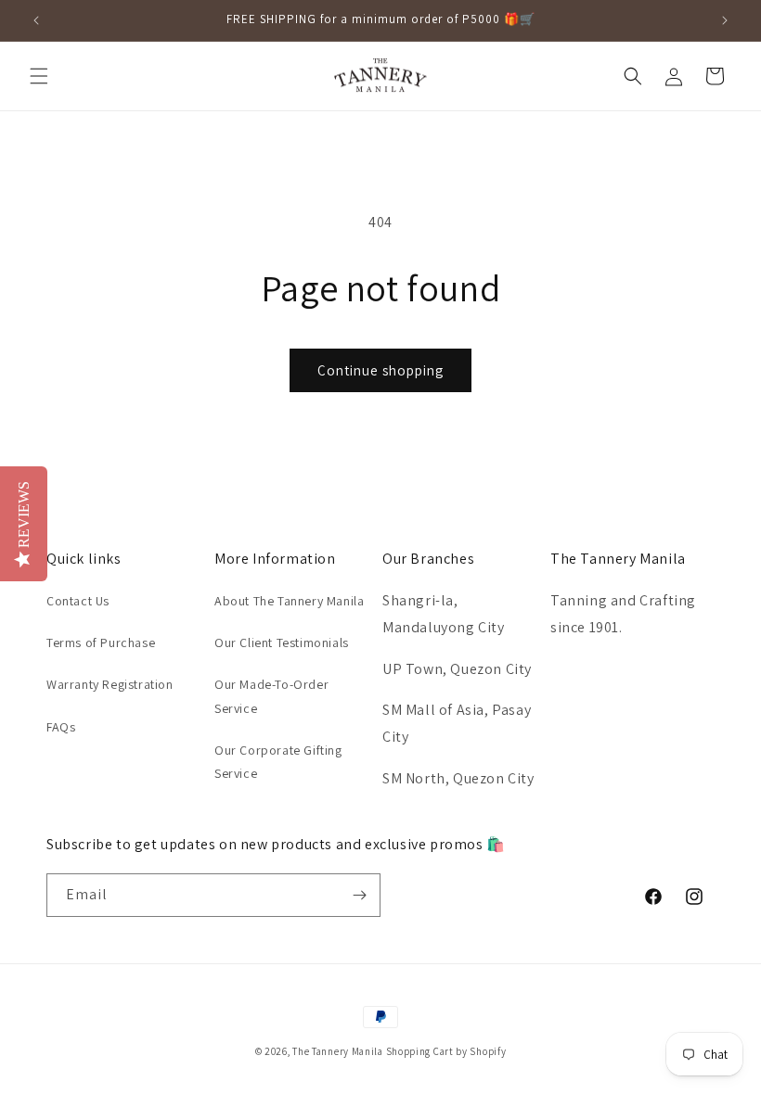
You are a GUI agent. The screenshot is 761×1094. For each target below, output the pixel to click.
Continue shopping (380, 370)
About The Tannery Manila (289, 600)
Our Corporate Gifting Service (278, 762)
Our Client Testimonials (281, 642)
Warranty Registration (110, 684)
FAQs (60, 727)
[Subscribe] (359, 895)
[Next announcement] (724, 20)
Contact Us (78, 600)
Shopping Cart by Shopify (446, 1051)
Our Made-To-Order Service (271, 696)
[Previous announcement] (36, 20)
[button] (39, 76)
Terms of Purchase (100, 642)
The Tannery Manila (337, 1051)
